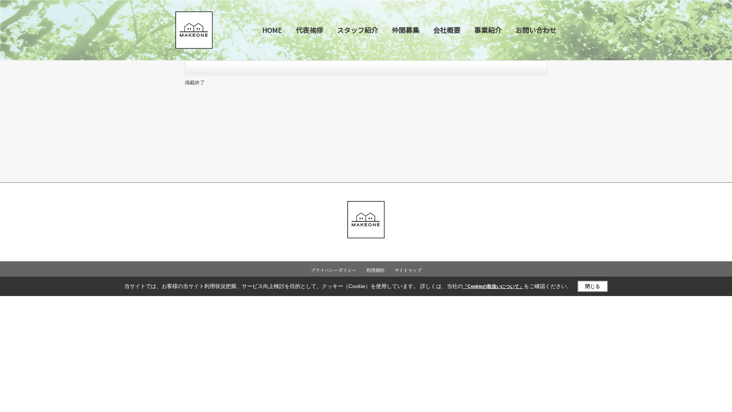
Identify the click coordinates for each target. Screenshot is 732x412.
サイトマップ (408, 270)
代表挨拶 (309, 30)
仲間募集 (405, 30)
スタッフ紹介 (357, 30)
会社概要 (447, 30)
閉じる (592, 286)
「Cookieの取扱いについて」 (493, 286)
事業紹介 (488, 30)
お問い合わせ (536, 30)
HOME (272, 30)
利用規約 (375, 270)
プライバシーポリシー (333, 270)
